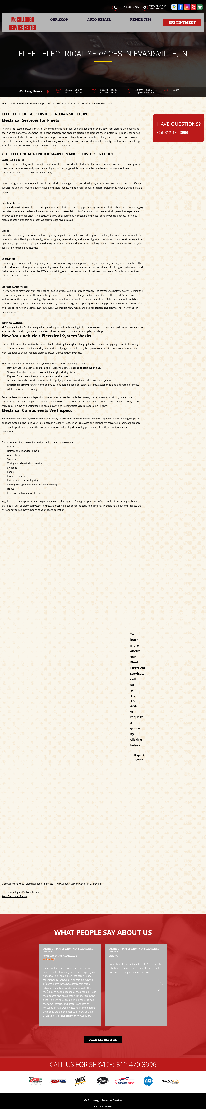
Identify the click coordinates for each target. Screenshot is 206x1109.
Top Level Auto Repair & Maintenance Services (65, 103)
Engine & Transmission (57, 948)
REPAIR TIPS (140, 20)
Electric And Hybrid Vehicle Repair (20, 892)
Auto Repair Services (103, 1106)
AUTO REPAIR (99, 20)
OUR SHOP (59, 20)
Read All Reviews (103, 1040)
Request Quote (139, 757)
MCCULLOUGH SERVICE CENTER (19, 103)
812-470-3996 (129, 7)
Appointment (182, 22)
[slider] (49, 959)
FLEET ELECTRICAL (104, 103)
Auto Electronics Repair (14, 896)
